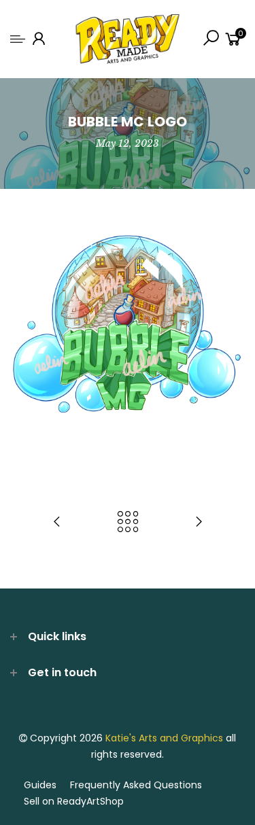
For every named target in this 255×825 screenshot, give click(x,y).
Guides (40, 785)
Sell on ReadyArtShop (74, 801)
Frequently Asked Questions (136, 785)
